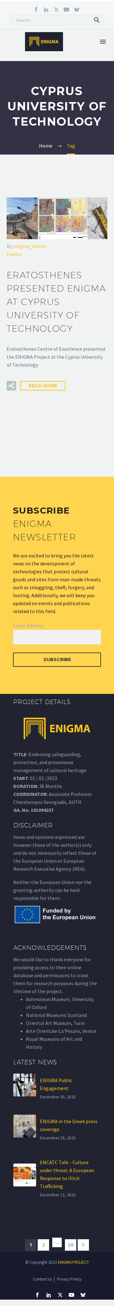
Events (14, 254)
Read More (42, 386)
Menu (103, 41)
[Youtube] (66, 9)
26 (71, 1245)
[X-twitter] (56, 9)
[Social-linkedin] (46, 9)
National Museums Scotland (56, 1015)
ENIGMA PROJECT (73, 1262)
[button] (97, 20)
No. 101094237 (38, 810)
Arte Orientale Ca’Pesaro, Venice (61, 1031)
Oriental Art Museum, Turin (55, 1023)
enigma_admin (29, 246)
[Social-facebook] (36, 9)
